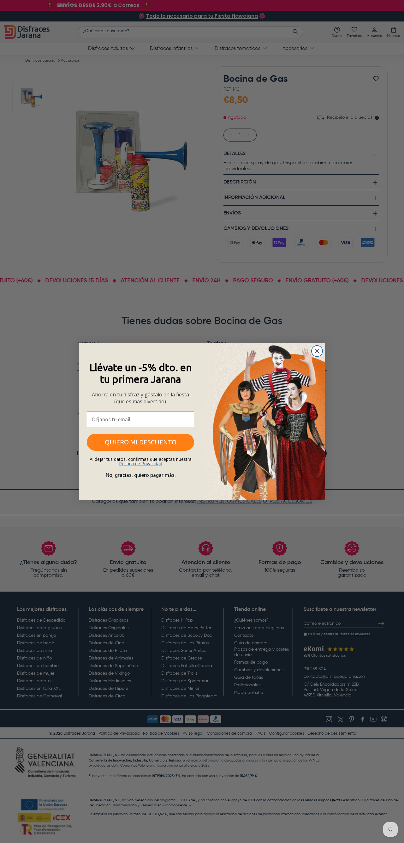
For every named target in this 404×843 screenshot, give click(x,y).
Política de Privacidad (140, 464)
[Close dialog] (317, 351)
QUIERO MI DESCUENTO (140, 442)
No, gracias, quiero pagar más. (140, 475)
